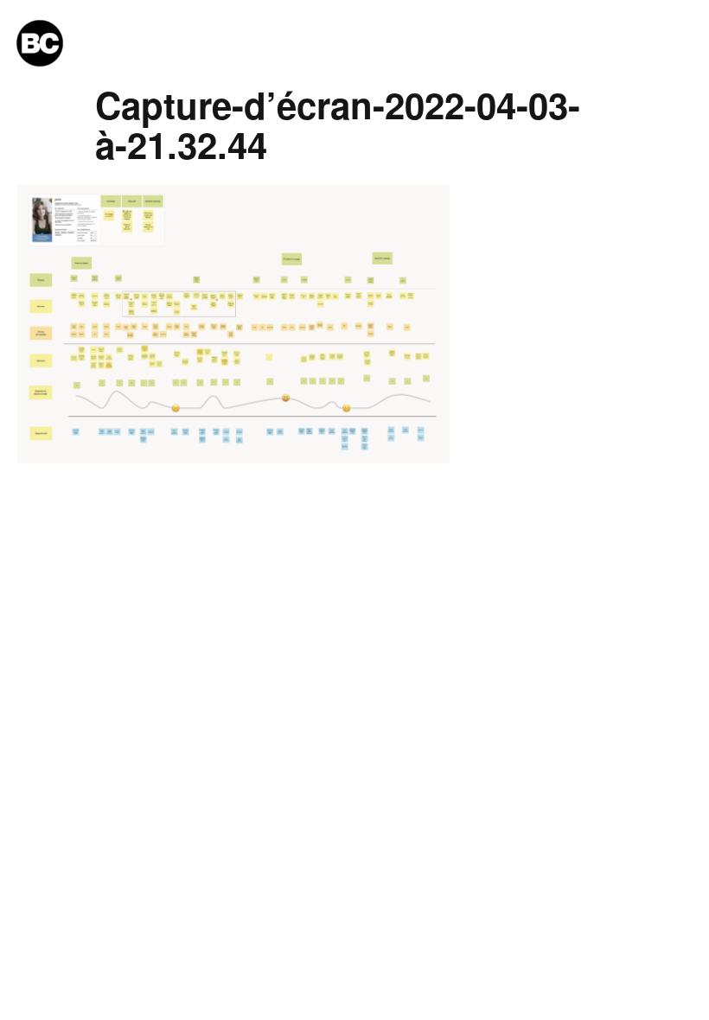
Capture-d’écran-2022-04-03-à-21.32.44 (337, 124)
